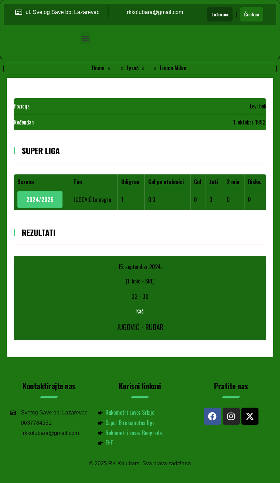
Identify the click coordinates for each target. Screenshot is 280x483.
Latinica (219, 14)
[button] (85, 38)
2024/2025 (40, 199)
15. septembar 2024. (140, 267)
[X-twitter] (249, 416)
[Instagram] (231, 416)
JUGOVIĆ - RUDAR (140, 327)
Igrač (133, 68)
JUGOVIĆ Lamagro (92, 199)
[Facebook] (212, 416)
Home (98, 68)
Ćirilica (251, 14)
